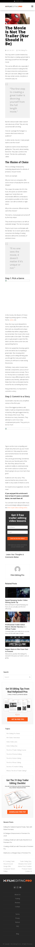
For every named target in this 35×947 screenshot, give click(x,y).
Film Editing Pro (22, 50)
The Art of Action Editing (13, 758)
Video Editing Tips (11, 746)
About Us (17, 894)
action (12, 320)
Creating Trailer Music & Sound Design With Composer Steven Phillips (9, 866)
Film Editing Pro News (13, 733)
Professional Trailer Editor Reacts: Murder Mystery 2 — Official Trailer (16, 627)
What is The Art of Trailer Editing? (16, 771)
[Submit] (29, 677)
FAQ (17, 926)
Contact (17, 907)
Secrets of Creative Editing (14, 767)
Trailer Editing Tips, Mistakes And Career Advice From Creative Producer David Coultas (25, 866)
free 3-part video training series (17, 508)
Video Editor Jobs (11, 742)
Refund (17, 922)
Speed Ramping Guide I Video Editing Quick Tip (16, 601)
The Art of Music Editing (13, 762)
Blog (17, 934)
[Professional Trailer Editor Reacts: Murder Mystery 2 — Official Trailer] (17, 617)
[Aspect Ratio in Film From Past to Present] (17, 641)
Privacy (17, 918)
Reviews (17, 903)
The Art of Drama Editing (14, 754)
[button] (32, 6)
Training (17, 899)
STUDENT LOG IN (19, 1)
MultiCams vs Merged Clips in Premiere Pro (17, 853)
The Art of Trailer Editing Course (16, 750)
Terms (17, 914)
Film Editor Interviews (13, 738)
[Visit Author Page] (17, 569)
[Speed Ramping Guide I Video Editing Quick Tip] (17, 592)
